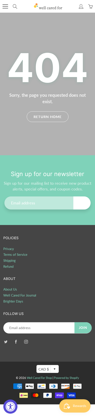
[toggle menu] (5, 6)
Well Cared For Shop (39, 378)
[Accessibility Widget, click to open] (10, 407)
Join (82, 203)
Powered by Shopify (66, 378)
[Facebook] (16, 342)
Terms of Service (15, 254)
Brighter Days (13, 301)
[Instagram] (26, 342)
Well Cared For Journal (19, 295)
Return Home (48, 116)
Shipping (9, 260)
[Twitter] (6, 342)
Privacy (8, 249)
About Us (10, 289)
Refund (8, 266)
